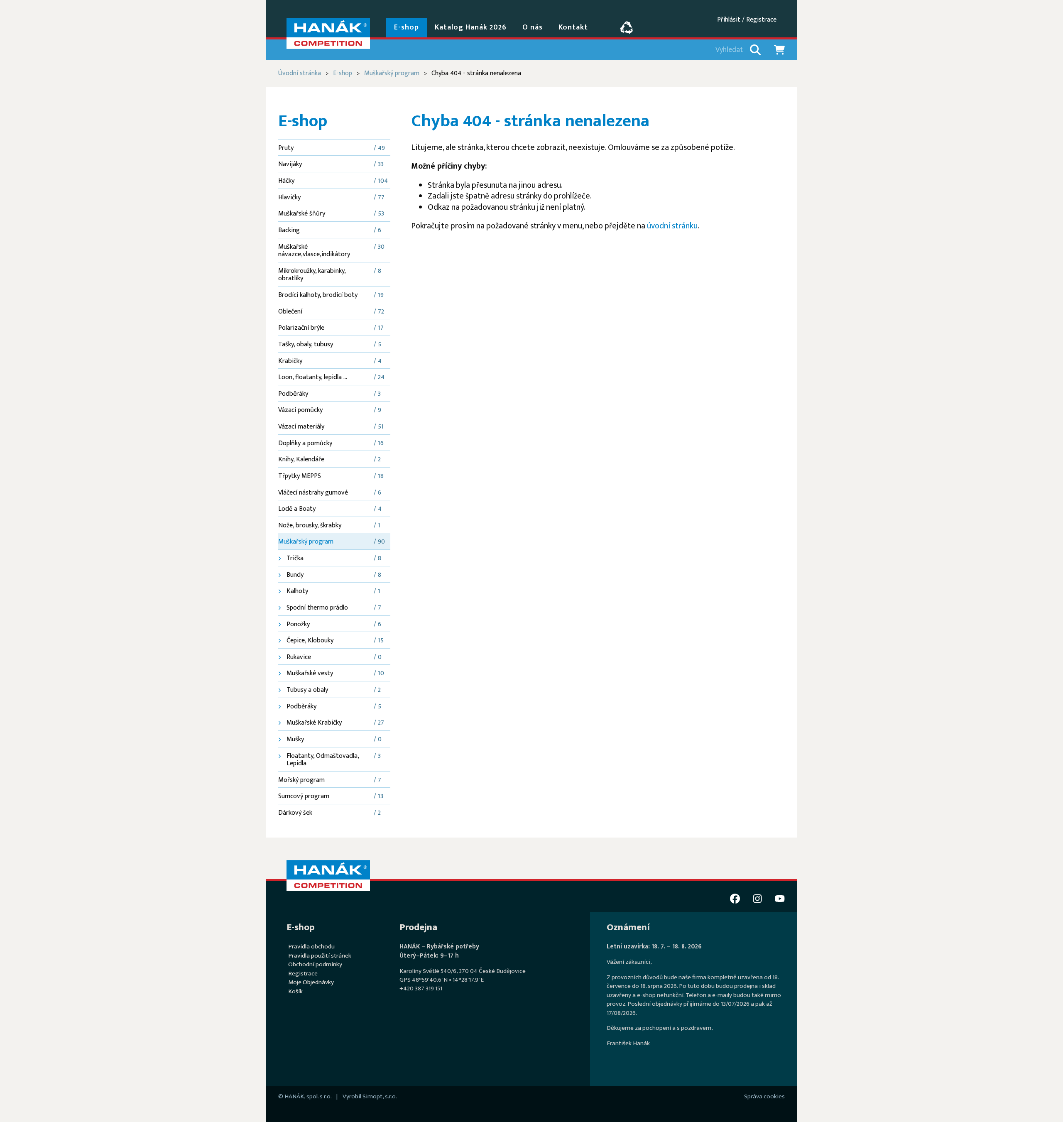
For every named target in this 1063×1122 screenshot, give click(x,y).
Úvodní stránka (299, 73)
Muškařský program (391, 73)
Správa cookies (764, 1096)
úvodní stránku (672, 226)
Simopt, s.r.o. (379, 1096)
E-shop (342, 73)
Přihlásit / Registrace (746, 19)
